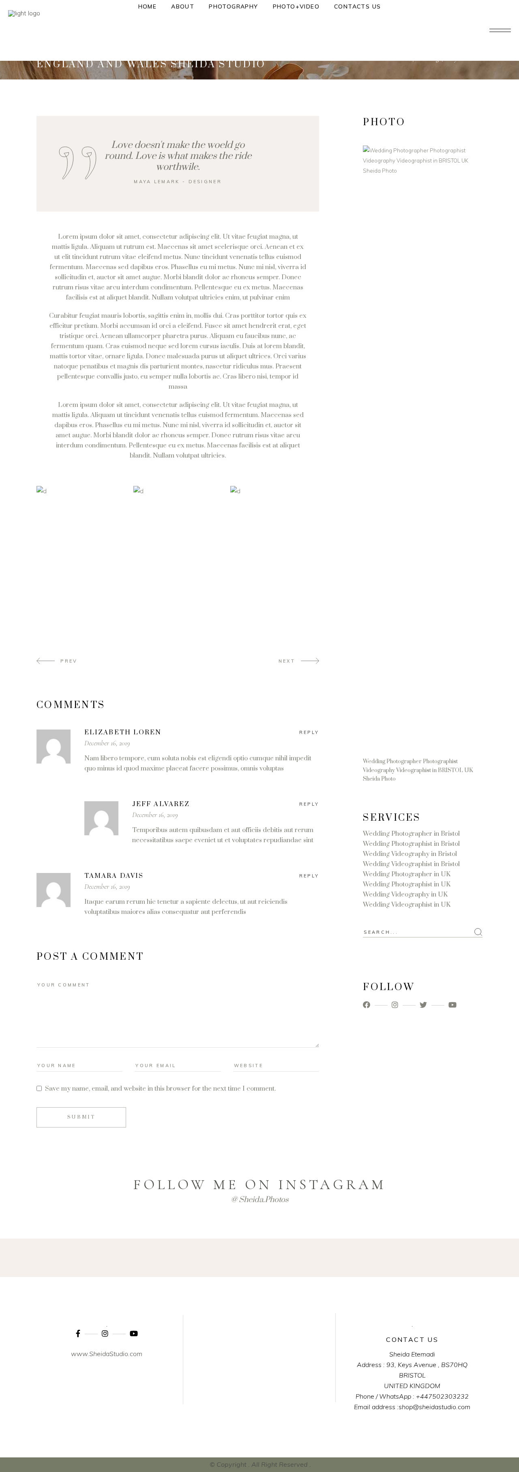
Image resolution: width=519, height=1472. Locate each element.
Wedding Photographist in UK (406, 884)
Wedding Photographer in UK (406, 874)
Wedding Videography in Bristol (410, 854)
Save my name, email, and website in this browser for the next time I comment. (160, 1089)
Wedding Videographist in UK (406, 905)
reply (309, 732)
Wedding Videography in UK (405, 894)
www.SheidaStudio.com (106, 1354)
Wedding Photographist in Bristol (411, 844)
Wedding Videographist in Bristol (411, 864)
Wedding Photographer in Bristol (411, 834)
